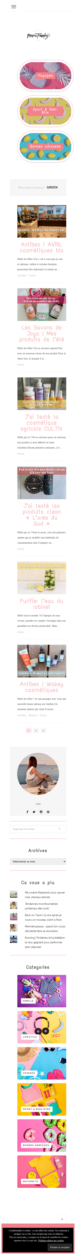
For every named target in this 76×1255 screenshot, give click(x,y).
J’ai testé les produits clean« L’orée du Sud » (42, 515)
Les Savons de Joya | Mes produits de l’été (41, 333)
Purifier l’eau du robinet (41, 604)
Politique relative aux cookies (51, 1240)
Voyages (45, 75)
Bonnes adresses (45, 146)
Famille (28, 1001)
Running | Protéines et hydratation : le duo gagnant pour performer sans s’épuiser (45, 942)
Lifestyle (30, 1037)
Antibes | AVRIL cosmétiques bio (42, 247)
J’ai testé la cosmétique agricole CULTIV (42, 423)
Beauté (33, 715)
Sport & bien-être (45, 111)
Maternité (30, 1181)
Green (32, 275)
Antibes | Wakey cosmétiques (42, 687)
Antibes (21, 275)
